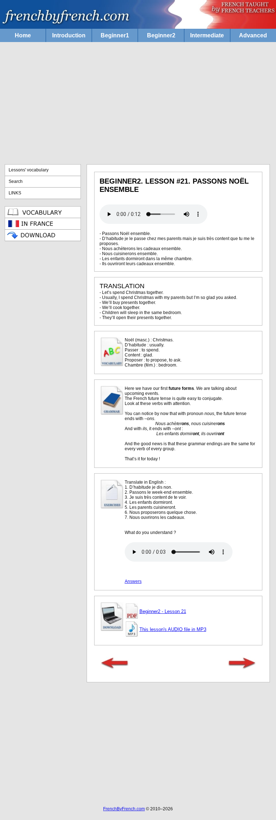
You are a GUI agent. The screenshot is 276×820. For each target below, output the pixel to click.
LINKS (15, 192)
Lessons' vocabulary (29, 169)
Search (16, 181)
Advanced (253, 35)
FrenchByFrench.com (124, 808)
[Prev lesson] (114, 668)
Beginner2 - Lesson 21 (162, 611)
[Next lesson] (241, 668)
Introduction (69, 35)
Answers (133, 581)
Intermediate (207, 35)
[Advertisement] (138, 103)
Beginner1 (115, 35)
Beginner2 (161, 35)
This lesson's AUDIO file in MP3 (172, 629)
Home (23, 35)
